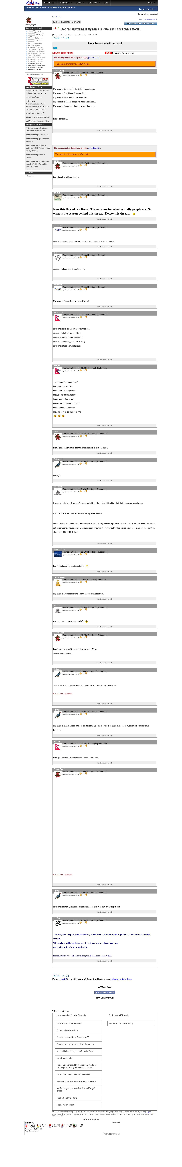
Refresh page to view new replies (148, 19)
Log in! (63, 979)
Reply (93, 72)
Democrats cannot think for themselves (74, 1075)
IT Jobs (79, 3)
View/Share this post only (104, 130)
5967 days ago (34, 45)
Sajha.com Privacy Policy (91, 1119)
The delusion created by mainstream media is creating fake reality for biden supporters (76, 1066)
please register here (122, 979)
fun (55, 48)
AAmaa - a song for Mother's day (38, 117)
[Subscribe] (101, 72)
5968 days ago (35, 31)
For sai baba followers (34, 97)
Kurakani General (71, 22)
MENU (150, 3)
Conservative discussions (67, 1030)
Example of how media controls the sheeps (75, 1044)
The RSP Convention (65, 1105)
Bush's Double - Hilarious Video (37, 121)
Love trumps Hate (64, 1058)
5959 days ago (34, 55)
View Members (56, 17)
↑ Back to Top (169, 1162)
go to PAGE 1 (94, 57)
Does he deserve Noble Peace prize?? (73, 1037)
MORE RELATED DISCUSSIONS (34, 74)
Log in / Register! (147, 9)
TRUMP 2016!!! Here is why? (69, 1023)
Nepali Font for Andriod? (35, 113)
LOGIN (106, 3)
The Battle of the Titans (67, 1098)
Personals (49, 3)
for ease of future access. (120, 53)
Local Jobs (93, 3)
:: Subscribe (29, 176)
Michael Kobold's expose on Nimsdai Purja (75, 1051)
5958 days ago (36, 65)
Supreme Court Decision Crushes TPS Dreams (76, 1081)
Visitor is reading (37, 135)
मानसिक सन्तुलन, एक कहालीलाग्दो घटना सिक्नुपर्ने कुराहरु (76, 1089)
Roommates (65, 3)
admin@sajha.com (147, 1113)
